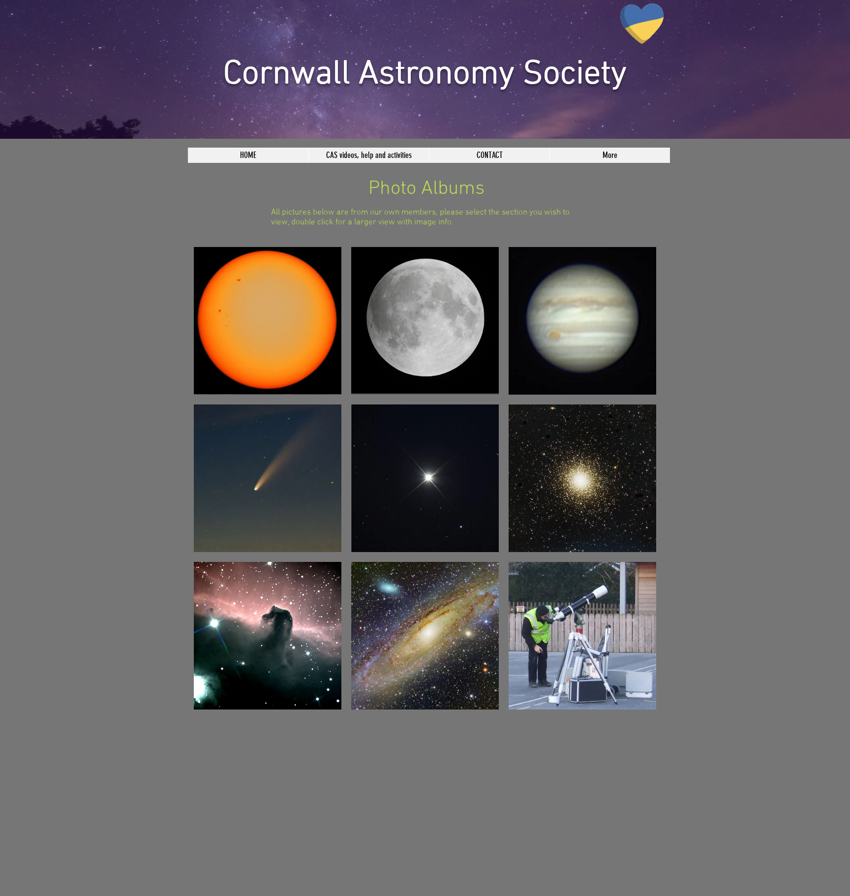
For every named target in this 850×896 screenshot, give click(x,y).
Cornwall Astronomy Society (425, 75)
